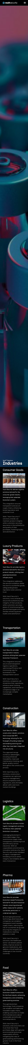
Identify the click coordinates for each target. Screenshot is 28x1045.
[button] (24, 2)
